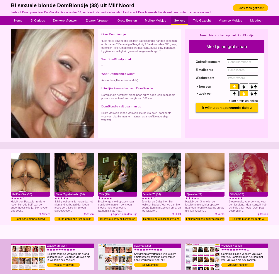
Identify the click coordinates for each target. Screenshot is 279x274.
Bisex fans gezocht (251, 8)
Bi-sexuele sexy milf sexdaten (117, 219)
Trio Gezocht (202, 20)
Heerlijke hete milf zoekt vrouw (161, 219)
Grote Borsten (127, 20)
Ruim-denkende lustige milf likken (74, 219)
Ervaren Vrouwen (97, 20)
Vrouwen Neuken (238, 264)
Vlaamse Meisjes (230, 20)
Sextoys (179, 20)
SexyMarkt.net (150, 264)
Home (18, 20)
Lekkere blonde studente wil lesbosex (248, 219)
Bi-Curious (38, 20)
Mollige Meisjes (155, 20)
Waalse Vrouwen (63, 264)
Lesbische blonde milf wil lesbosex (31, 219)
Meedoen (256, 20)
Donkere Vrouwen (65, 20)
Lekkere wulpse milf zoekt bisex (205, 219)
